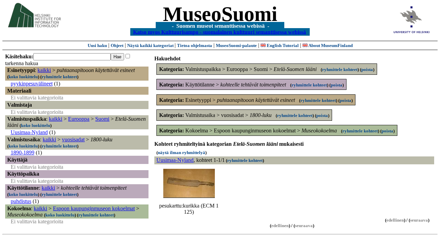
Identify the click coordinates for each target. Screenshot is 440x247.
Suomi (102, 119)
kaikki (44, 70)
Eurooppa (78, 119)
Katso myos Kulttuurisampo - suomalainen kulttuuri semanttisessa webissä (219, 32)
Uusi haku (97, 45)
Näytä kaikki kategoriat (151, 45)
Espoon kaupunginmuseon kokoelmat (94, 208)
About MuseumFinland (330, 45)
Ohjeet (117, 45)
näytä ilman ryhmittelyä (181, 152)
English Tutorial (282, 45)
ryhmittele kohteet (59, 76)
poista (367, 69)
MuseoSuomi (220, 14)
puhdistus (21, 201)
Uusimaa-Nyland (29, 132)
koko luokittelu (23, 76)
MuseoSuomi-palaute (236, 45)
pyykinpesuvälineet (32, 83)
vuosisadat (73, 139)
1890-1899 (22, 152)
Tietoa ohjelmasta (194, 45)
